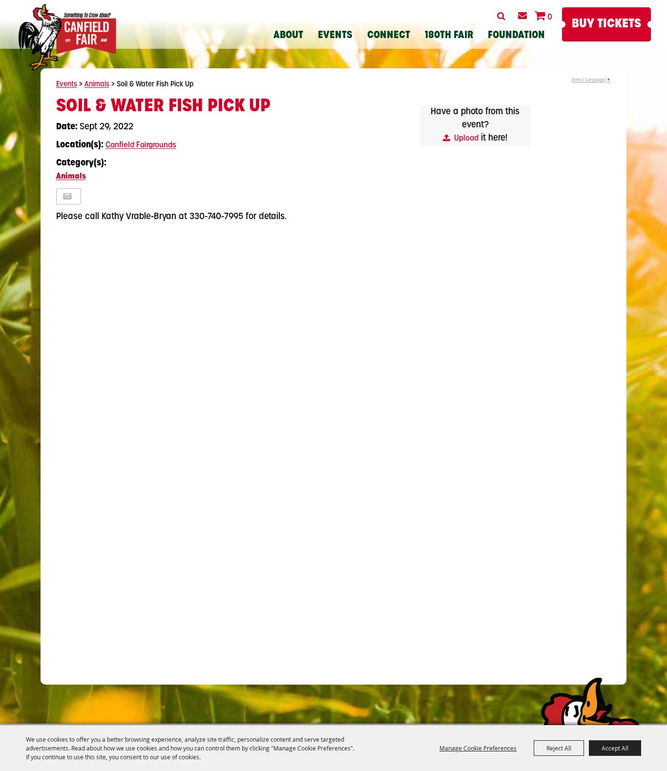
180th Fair (449, 36)
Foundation (516, 36)
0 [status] (549, 17)
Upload (466, 138)
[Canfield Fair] (67, 37)
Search (501, 16)
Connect (388, 36)
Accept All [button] (615, 748)
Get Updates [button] (522, 15)
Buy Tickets (606, 24)
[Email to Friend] (67, 196)
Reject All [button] (558, 748)
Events (335, 36)
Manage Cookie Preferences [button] (478, 748)
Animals (96, 84)
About (288, 36)
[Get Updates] (522, 15)
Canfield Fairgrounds (140, 145)
